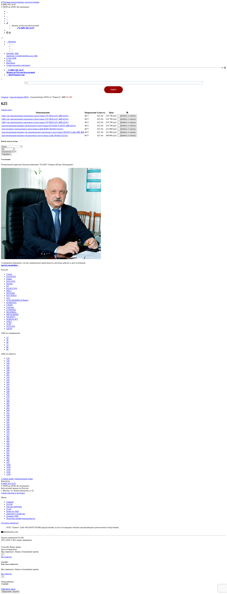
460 (7, 455)
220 (7, 382)
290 (7, 406)
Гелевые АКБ (12, 516)
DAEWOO (11, 276)
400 (7, 441)
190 (7, 370)
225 (7, 387)
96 (7, 349)
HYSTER (10, 293)
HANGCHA (11, 288)
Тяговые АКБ (12, 53)
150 (7, 361)
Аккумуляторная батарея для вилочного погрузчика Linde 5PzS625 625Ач (34, 135)
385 (7, 436)
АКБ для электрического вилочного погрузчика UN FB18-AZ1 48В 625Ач (34, 119)
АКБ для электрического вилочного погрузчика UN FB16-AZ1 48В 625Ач (34, 116)
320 (7, 415)
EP (7, 286)
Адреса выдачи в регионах (18, 65)
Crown (9, 274)
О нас (8, 60)
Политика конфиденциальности (20, 518)
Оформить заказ (8, 589)
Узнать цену (6, 110)
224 (7, 384)
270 (7, 396)
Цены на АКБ (31, 56)
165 (7, 365)
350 (7, 424)
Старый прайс (7, 479)
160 (7, 363)
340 (7, 420)
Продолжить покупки (10, 592)
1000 (8, 465)
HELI (8, 291)
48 (7, 342)
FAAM (9, 504)
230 (7, 389)
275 (7, 398)
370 (7, 432)
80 (7, 347)
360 (7, 429)
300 (7, 410)
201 (7, 375)
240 (7, 391)
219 (7, 380)
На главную (6, 557)
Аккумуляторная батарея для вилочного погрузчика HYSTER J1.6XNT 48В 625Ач (38, 126)
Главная (9, 502)
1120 (8, 469)
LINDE (9, 305)
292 (7, 408)
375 (7, 434)
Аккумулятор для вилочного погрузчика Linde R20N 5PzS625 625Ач (32, 129)
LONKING (11, 310)
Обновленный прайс (23, 479)
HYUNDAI (11, 295)
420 (7, 443)
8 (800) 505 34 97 (8, 483)
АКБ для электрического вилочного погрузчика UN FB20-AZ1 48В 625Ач (34, 122)
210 (7, 377)
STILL (9, 321)
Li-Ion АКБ (11, 58)
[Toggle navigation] (2, 37)
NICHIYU (10, 317)
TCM (8, 324)
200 (7, 372)
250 (7, 394)
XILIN (9, 329)
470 (7, 462)
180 (7, 368)
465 (7, 458)
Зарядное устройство (15, 56)
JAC (8, 298)
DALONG (11, 281)
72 (7, 345)
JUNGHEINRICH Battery (17, 300)
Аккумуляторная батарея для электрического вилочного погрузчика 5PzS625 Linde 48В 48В (42, 132)
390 (7, 439)
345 (7, 422)
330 (7, 417)
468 (7, 460)
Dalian (9, 279)
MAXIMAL (11, 312)
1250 (8, 474)
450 (7, 451)
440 (7, 446)
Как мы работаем (14, 507)
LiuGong (10, 307)
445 (7, 448)
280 (7, 401)
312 (7, 413)
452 (7, 453)
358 (7, 427)
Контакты (10, 63)
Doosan (9, 284)
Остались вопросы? (10, 523)
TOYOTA (10, 326)
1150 (8, 472)
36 (7, 340)
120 (7, 358)
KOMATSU (11, 302)
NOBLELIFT (12, 319)
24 (7, 337)
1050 (8, 467)
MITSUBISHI (12, 314)
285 (7, 403)
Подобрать (6, 154)
